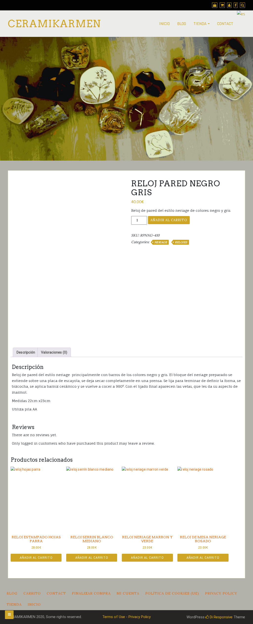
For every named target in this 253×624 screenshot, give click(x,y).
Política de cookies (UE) (172, 593)
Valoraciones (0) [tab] (54, 352)
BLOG (181, 23)
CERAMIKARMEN (54, 24)
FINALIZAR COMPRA (91, 593)
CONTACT (225, 23)
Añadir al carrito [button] (36, 557)
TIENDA (200, 23)
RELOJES (181, 242)
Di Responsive (220, 617)
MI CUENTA (128, 593)
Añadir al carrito (168, 220)
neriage (160, 242)
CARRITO (32, 593)
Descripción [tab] (26, 352)
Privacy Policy (221, 593)
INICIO (164, 23)
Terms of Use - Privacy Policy (126, 617)
